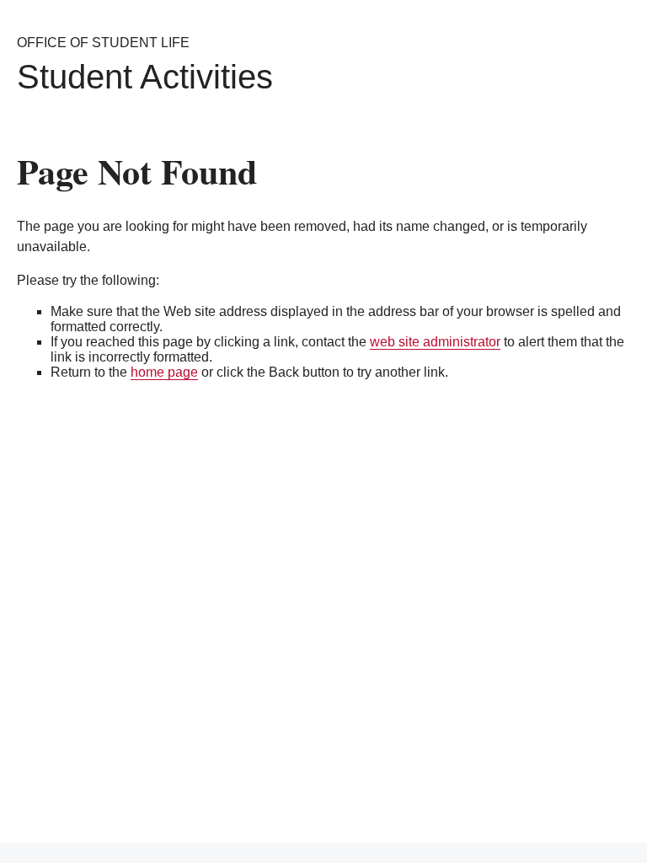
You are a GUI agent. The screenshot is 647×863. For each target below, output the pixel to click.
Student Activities (145, 76)
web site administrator (435, 342)
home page (164, 372)
